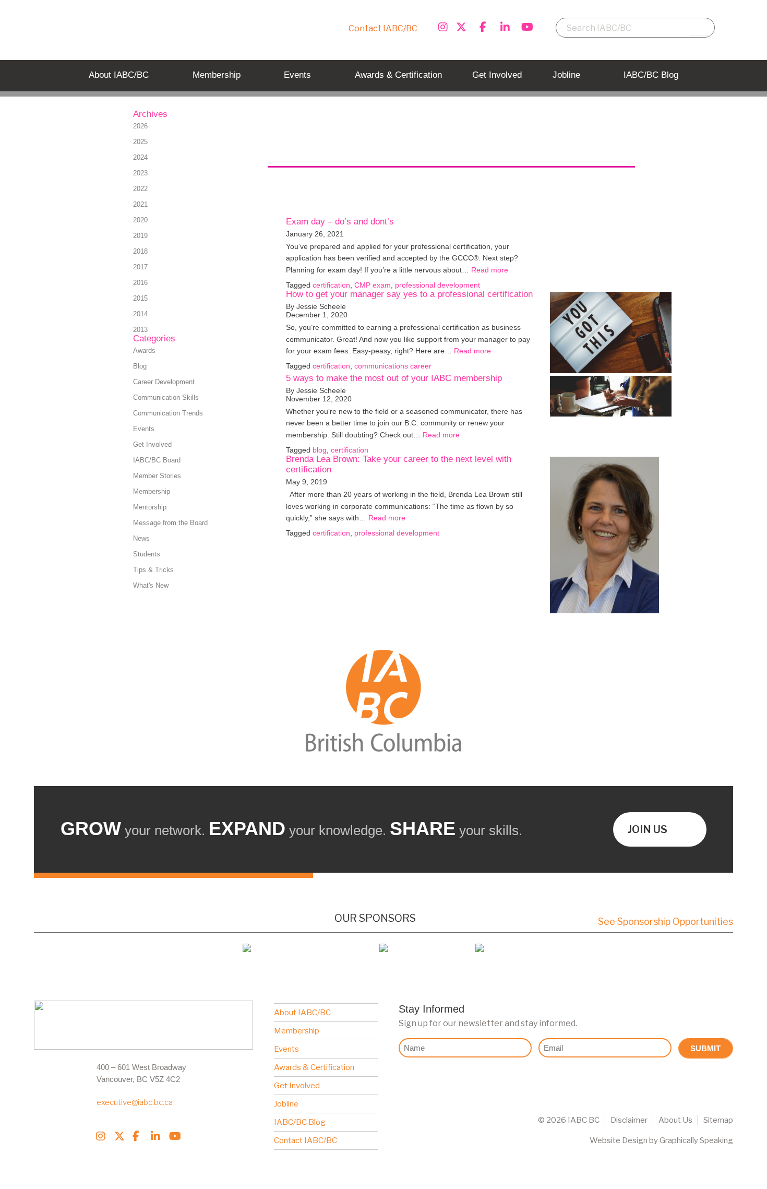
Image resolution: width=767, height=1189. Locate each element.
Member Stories (157, 476)
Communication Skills (166, 397)
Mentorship (149, 507)
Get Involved (152, 444)
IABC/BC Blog (300, 1122)
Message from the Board (170, 523)
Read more (489, 270)
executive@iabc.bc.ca (135, 1102)
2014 (140, 314)
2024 (140, 157)
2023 (140, 173)
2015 (140, 298)
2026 (140, 126)
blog (320, 450)
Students (146, 554)
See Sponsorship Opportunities (665, 921)
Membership (151, 491)
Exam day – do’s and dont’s (340, 222)
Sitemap (718, 1120)
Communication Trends (168, 413)
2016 (140, 283)
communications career (393, 366)
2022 (140, 189)
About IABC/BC (302, 1012)
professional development (437, 285)
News (141, 538)
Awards (144, 350)
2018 (140, 251)
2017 (140, 267)
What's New (151, 585)
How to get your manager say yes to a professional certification (409, 294)
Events (143, 429)
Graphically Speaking (696, 1140)
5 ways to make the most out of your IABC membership (394, 378)
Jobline (286, 1104)
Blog (140, 366)
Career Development (164, 382)
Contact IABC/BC (383, 28)
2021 (140, 204)
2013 (140, 330)
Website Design (619, 1140)
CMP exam (372, 285)
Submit (705, 1048)
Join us (647, 829)
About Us (675, 1120)
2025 (140, 142)
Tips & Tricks (153, 570)
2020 (140, 220)
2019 (140, 236)
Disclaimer (629, 1120)
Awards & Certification (314, 1067)
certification (331, 285)
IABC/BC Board (157, 460)
